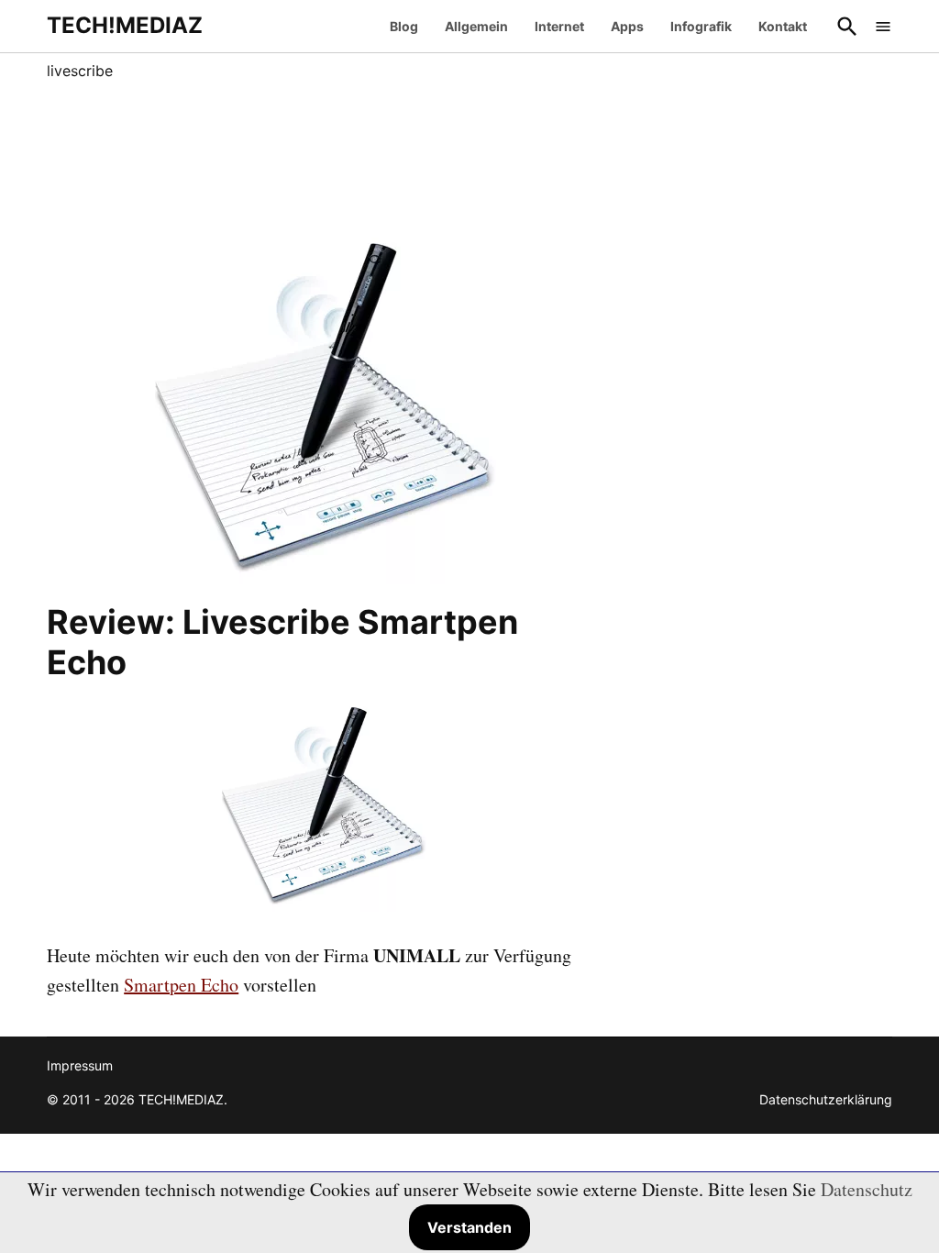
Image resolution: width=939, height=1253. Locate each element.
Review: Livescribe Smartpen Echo (282, 642)
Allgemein (476, 26)
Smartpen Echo (181, 984)
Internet (559, 26)
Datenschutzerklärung (825, 1099)
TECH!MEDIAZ (125, 25)
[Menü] (883, 26)
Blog (404, 26)
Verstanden (469, 1227)
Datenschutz (866, 1189)
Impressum (80, 1065)
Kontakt (782, 26)
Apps (627, 26)
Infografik (701, 26)
